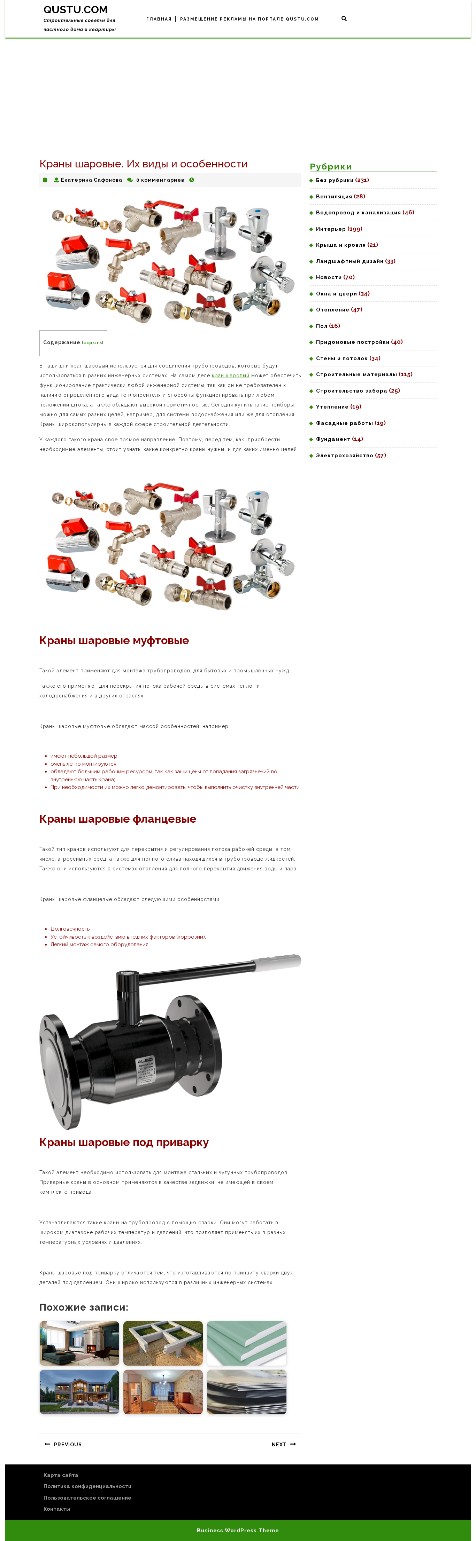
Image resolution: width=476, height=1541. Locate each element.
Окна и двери (336, 294)
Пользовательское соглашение (87, 1498)
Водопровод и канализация (358, 213)
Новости (329, 277)
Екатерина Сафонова (91, 180)
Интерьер (331, 229)
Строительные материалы (356, 374)
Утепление (332, 407)
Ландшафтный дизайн (350, 261)
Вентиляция (334, 196)
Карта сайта (61, 1475)
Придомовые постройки (353, 342)
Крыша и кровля (341, 245)
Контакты (57, 1509)
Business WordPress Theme (238, 1530)
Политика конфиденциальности (87, 1486)
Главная (159, 19)
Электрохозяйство (345, 455)
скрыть (92, 342)
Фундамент (333, 439)
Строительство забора (351, 391)
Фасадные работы (344, 423)
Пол (322, 326)
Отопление (333, 310)
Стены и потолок (342, 358)
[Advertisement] (238, 90)
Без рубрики (335, 180)
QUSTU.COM (76, 9)
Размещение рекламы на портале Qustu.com (249, 19)
